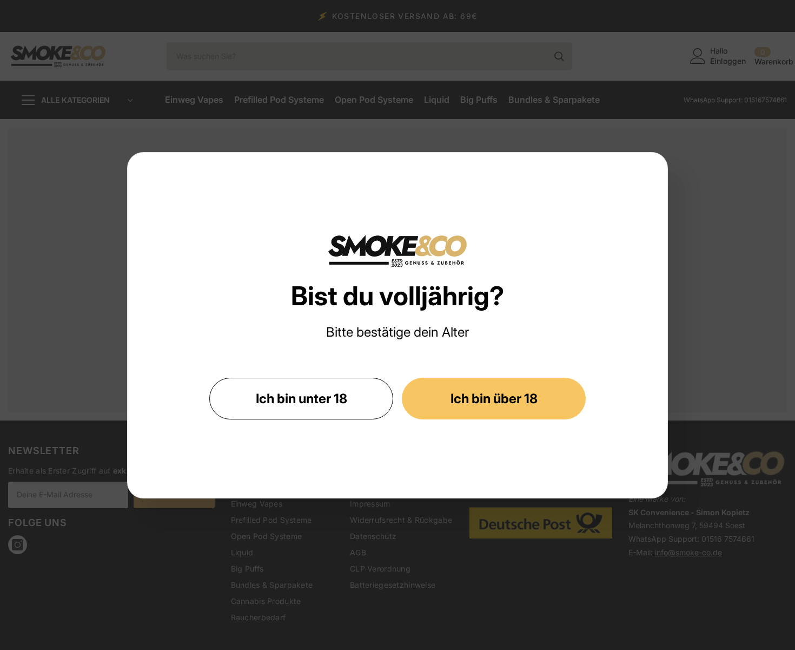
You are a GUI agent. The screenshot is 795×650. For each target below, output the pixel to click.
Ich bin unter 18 (301, 398)
